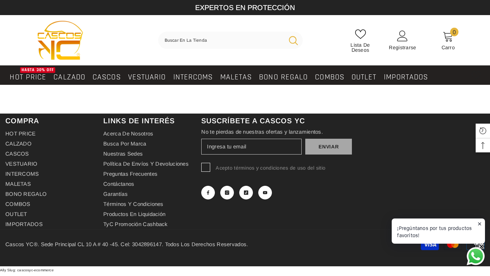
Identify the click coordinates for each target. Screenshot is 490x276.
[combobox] (221, 40)
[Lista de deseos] (476, 75)
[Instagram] (227, 192)
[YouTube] (265, 192)
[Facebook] (208, 192)
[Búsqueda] (230, 40)
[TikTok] (246, 192)
